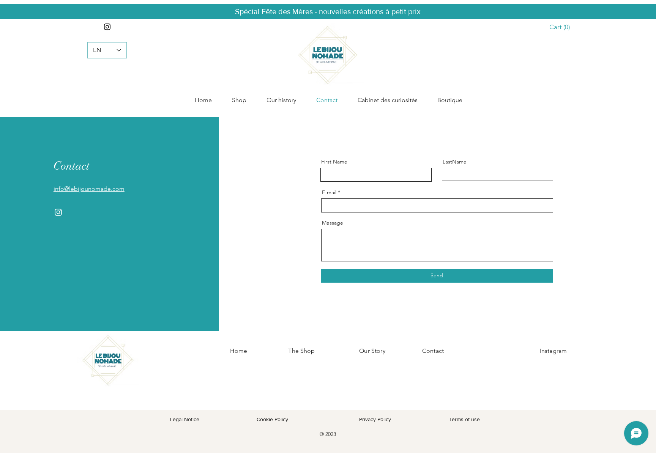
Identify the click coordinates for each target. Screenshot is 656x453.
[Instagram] (107, 26)
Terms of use (464, 419)
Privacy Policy (375, 419)
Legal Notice (184, 419)
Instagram (553, 350)
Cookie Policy (273, 419)
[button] (562, 27)
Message (332, 222)
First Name (334, 161)
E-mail (329, 192)
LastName (455, 161)
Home (239, 350)
